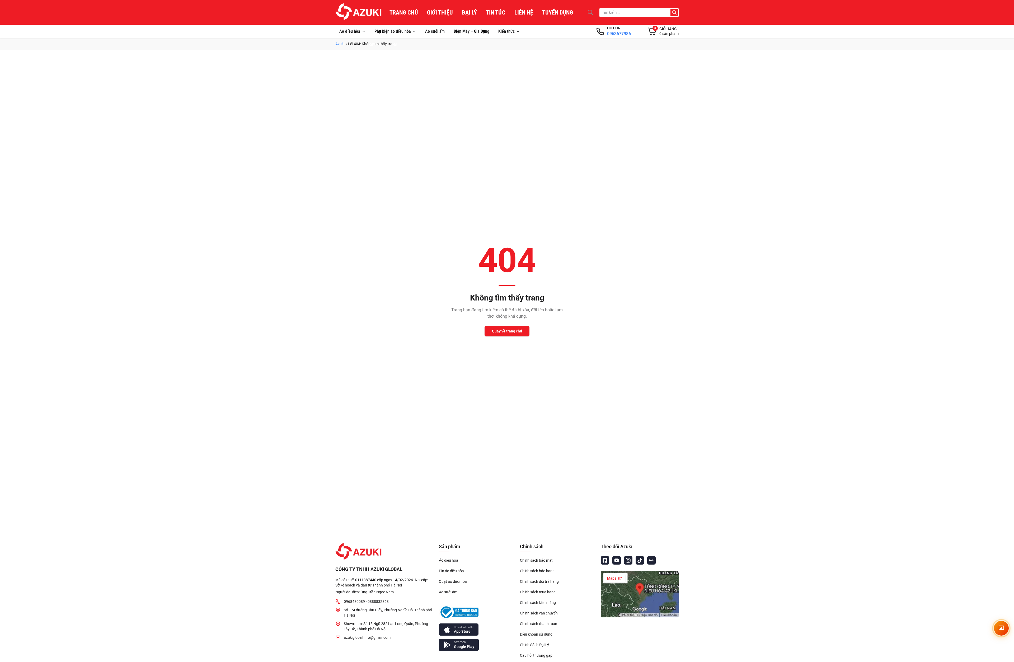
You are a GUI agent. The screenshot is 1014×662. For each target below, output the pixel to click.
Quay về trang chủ (507, 331)
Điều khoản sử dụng (536, 634)
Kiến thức (506, 31)
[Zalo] (651, 560)
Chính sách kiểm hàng (538, 602)
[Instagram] (628, 560)
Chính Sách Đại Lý (534, 645)
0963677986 (619, 33)
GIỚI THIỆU (440, 12)
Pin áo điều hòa (451, 571)
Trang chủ (403, 12)
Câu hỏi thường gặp (536, 655)
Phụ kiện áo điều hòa (392, 31)
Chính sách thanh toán (538, 624)
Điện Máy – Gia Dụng (471, 31)
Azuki (340, 44)
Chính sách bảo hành (537, 571)
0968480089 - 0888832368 (366, 601)
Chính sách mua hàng (538, 592)
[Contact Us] (1001, 628)
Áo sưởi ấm (435, 31)
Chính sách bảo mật (536, 560)
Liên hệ (523, 12)
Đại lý (469, 12)
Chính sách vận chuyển (539, 613)
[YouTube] (616, 560)
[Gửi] (674, 12)
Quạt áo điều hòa (453, 581)
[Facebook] (605, 560)
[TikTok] (640, 560)
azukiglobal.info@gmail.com (367, 637)
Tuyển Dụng (557, 12)
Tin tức (495, 12)
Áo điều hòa (349, 31)
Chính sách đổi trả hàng (539, 581)
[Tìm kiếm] (590, 12)
